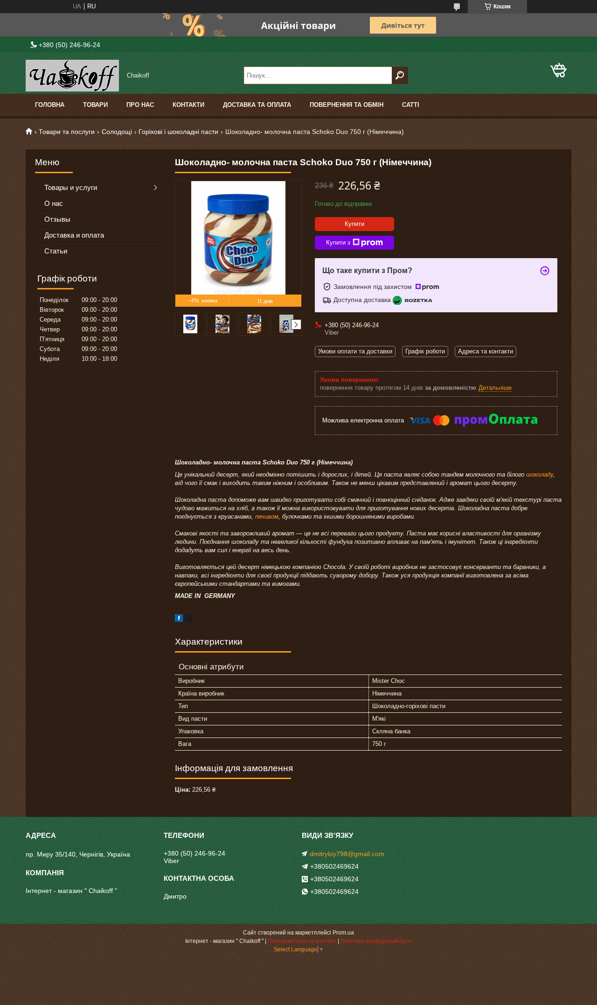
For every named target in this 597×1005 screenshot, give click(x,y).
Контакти (188, 104)
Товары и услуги (70, 187)
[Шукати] (400, 75)
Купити (354, 223)
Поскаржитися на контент (302, 941)
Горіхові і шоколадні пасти (178, 131)
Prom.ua (343, 932)
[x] (189, 619)
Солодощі (117, 131)
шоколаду (539, 474)
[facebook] (179, 619)
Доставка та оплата (257, 104)
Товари (95, 104)
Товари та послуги (67, 131)
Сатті (410, 104)
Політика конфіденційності (376, 941)
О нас (53, 203)
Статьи (55, 251)
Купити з (338, 242)
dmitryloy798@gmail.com (347, 853)
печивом (266, 516)
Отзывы (57, 219)
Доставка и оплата (74, 235)
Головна (49, 104)
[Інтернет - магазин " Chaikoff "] (72, 75)
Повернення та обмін (346, 104)
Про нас (140, 104)
